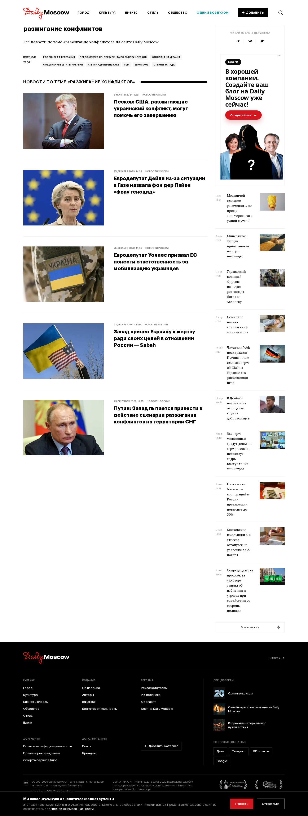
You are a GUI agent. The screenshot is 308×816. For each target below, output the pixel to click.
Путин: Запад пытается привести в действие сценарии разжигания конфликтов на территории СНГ (158, 414)
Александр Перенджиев (103, 64)
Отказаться (271, 804)
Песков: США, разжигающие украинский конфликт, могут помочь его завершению (151, 108)
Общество (177, 12)
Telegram (238, 751)
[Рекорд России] (269, 784)
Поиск (86, 746)
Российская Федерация (59, 57)
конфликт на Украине (166, 57)
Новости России (154, 94)
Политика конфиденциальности (47, 746)
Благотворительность (99, 709)
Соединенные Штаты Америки (63, 64)
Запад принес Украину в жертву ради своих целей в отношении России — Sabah (154, 338)
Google (222, 761)
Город (84, 12)
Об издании (91, 688)
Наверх (275, 658)
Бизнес (131, 12)
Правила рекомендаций (41, 753)
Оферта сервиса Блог (40, 760)
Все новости (250, 627)
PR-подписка (150, 695)
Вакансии (89, 702)
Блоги (27, 722)
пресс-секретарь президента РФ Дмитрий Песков (113, 57)
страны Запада (164, 64)
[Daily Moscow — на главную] (46, 658)
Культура (107, 12)
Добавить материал (163, 746)
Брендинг (89, 753)
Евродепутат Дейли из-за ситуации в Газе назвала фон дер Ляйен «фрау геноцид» (159, 185)
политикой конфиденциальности (70, 809)
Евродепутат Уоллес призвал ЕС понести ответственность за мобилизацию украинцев (155, 261)
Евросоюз (142, 64)
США (126, 64)
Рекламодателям (154, 688)
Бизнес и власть (35, 702)
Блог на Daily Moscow (157, 709)
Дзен (220, 751)
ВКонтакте (261, 751)
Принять (241, 804)
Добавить (255, 12)
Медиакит (148, 702)
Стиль (153, 12)
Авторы (88, 695)
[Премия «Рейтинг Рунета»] (233, 784)
